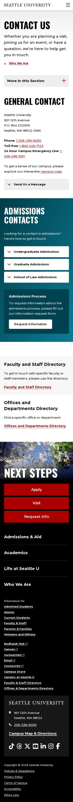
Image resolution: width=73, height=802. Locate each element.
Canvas (9, 649)
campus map (51, 171)
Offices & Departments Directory (28, 688)
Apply (36, 489)
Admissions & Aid (22, 536)
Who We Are (18, 63)
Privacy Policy (13, 776)
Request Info (36, 516)
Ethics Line (11, 795)
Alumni (9, 612)
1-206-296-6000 (28, 140)
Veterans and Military (19, 634)
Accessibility (12, 788)
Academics (16, 552)
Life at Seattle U (21, 568)
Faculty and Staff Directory (28, 387)
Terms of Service (15, 782)
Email (8, 660)
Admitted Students (18, 606)
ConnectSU (12, 665)
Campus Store (14, 671)
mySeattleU (12, 654)
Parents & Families (18, 628)
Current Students (17, 617)
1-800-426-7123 (31, 146)
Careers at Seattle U (19, 677)
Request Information (30, 324)
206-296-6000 (25, 725)
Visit (37, 503)
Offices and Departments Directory (35, 426)
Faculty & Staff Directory (22, 682)
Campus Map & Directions (33, 733)
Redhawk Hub (14, 643)
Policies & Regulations (19, 770)
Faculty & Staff (15, 623)
